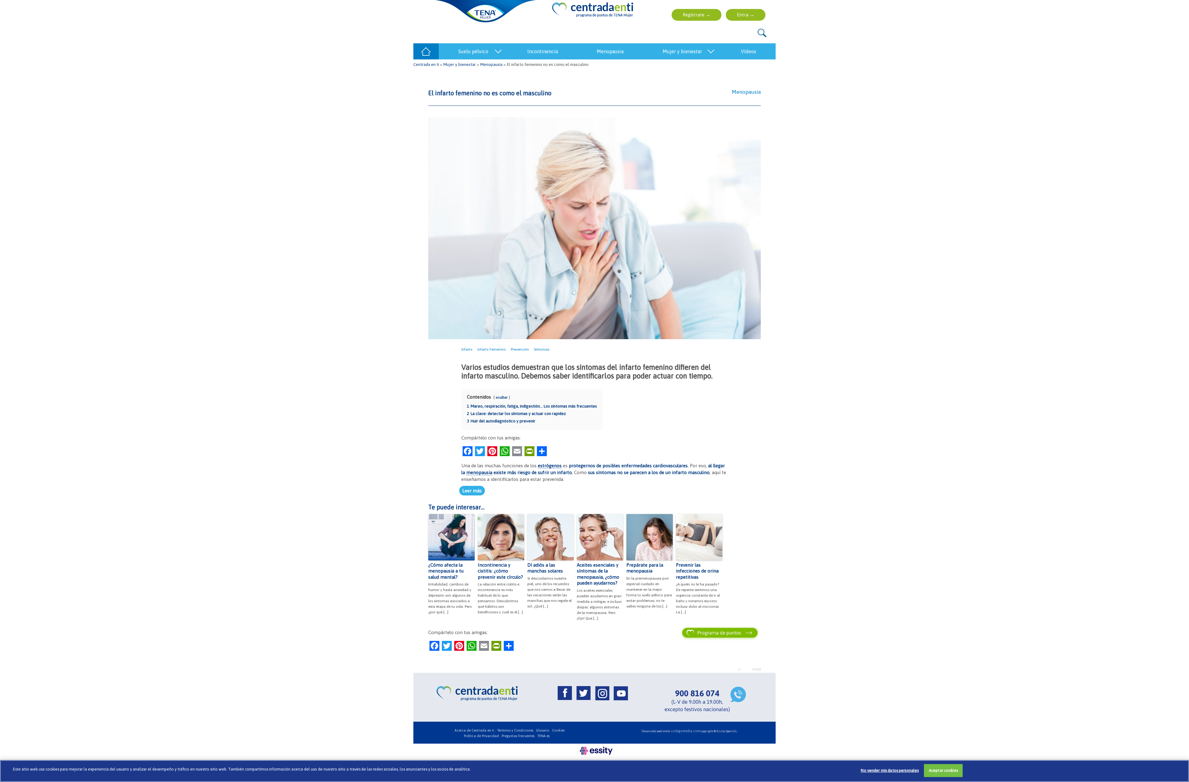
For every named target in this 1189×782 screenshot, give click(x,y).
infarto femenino (491, 349)
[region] (594, 771)
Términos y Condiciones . (516, 730)
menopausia (479, 472)
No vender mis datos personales (890, 770)
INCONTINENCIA (542, 51)
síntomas (541, 349)
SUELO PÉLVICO (473, 51)
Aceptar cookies (943, 770)
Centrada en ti (426, 64)
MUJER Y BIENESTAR (682, 51)
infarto (467, 349)
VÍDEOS (748, 51)
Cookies (558, 730)
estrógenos (550, 465)
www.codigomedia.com (681, 731)
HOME (426, 51)
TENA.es (543, 736)
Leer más (472, 490)
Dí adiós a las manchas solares (545, 568)
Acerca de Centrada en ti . (475, 730)
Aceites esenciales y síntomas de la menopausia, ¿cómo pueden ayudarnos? (598, 574)
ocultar (501, 397)
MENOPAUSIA (610, 51)
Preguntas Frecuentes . (519, 736)
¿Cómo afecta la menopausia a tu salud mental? (446, 571)
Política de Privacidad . (482, 736)
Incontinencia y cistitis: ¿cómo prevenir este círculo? (500, 571)
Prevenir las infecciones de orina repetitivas (697, 571)
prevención (520, 349)
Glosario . (543, 730)
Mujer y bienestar (459, 64)
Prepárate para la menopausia (644, 568)
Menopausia (491, 64)
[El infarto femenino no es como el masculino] (594, 227)
